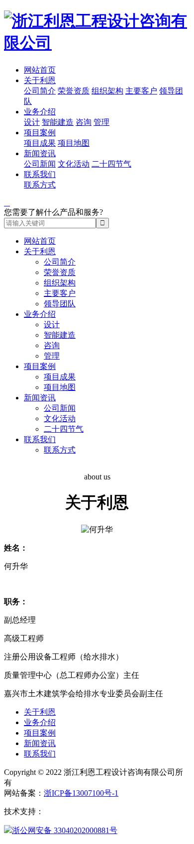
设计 (32, 122)
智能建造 (58, 122)
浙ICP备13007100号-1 (81, 793)
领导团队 (60, 303)
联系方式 (40, 185)
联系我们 (40, 174)
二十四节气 (111, 164)
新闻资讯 (40, 153)
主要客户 (141, 91)
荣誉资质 (74, 91)
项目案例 (40, 132)
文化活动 (74, 164)
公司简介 (40, 91)
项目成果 (40, 143)
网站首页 (40, 70)
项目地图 (74, 143)
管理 (101, 122)
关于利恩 (40, 80)
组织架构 (107, 91)
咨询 (84, 122)
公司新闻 (40, 164)
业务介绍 (40, 111)
